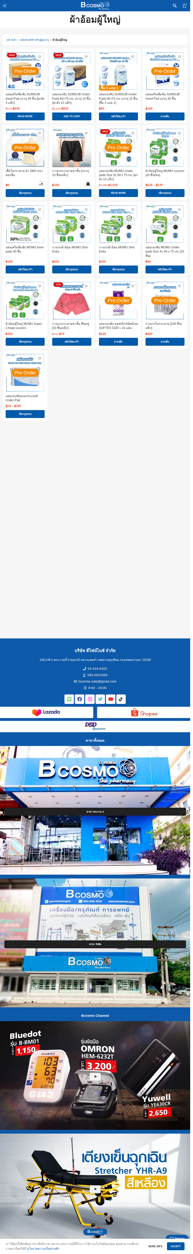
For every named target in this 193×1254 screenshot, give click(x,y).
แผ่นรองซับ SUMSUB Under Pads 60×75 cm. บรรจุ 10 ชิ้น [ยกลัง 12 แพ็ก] (71, 98)
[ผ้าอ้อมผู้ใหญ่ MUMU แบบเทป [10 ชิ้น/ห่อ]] (165, 147)
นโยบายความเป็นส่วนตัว (43, 1248)
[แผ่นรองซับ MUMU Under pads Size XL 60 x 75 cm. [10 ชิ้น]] (165, 224)
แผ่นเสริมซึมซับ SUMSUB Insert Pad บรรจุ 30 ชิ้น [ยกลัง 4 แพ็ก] (25, 98)
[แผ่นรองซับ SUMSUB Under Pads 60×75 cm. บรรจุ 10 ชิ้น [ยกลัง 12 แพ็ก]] (71, 71)
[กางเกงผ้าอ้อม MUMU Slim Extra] (71, 224)
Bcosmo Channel (95, 1015)
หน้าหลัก (12, 39)
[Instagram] (90, 699)
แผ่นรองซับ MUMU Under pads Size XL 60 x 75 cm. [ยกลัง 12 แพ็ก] (118, 175)
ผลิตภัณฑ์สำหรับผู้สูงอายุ (34, 39)
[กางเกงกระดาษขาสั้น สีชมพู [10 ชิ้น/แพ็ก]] (71, 300)
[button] (71, 116)
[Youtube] (110, 699)
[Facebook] (79, 699)
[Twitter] (100, 699)
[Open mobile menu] (4, 5)
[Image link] (46, 712)
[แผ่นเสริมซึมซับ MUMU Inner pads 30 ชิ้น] (25, 224)
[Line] (69, 699)
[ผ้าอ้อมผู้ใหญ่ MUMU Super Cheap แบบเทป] (25, 300)
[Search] (175, 5)
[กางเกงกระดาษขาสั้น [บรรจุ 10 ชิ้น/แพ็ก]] (71, 147)
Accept (176, 1246)
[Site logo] (95, 5)
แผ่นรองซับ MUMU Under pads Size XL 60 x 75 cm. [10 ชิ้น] (165, 251)
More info (156, 1246)
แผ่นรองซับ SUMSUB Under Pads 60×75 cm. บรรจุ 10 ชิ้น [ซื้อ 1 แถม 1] (118, 98)
